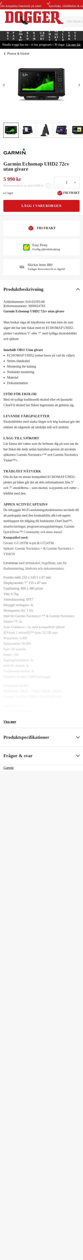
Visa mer (9, 721)
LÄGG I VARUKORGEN (41, 206)
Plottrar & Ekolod (18, 53)
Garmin (8, 768)
